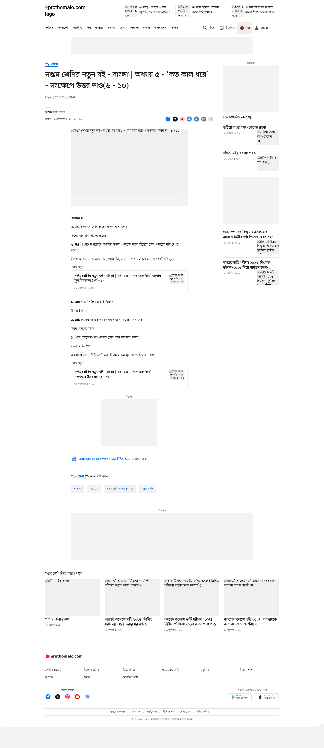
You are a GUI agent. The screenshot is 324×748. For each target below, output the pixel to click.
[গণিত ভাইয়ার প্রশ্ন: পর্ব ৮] (268, 163)
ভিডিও (174, 27)
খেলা (122, 27)
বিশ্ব (89, 27)
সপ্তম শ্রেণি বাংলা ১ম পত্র (120, 489)
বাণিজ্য (99, 27)
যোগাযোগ (185, 712)
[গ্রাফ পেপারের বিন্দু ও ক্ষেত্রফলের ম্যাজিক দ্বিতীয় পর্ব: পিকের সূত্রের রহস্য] (268, 247)
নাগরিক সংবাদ (53, 670)
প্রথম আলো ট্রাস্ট (170, 670)
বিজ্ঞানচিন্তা (129, 670)
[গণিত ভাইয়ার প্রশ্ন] (72, 597)
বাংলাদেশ (63, 27)
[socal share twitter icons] (175, 121)
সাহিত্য (94, 489)
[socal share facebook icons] (168, 121)
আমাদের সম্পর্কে (117, 712)
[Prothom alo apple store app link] (266, 698)
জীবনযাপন (160, 27)
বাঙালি (77, 489)
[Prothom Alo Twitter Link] (59, 697)
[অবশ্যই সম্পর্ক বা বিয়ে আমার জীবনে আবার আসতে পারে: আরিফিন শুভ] (238, 11)
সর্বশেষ (49, 27)
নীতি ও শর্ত (168, 712)
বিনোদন (134, 27)
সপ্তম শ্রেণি (147, 489)
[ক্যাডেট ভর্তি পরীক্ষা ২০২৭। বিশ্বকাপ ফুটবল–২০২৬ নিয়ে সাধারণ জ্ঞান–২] (268, 277)
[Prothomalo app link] (239, 698)
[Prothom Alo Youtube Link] (79, 697)
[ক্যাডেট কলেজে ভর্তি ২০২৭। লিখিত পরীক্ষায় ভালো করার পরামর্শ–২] (132, 597)
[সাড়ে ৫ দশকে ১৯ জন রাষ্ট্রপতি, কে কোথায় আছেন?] (131, 11)
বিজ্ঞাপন (136, 712)
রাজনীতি (77, 27)
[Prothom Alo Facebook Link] (50, 697)
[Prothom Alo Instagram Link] (69, 697)
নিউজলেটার (202, 712)
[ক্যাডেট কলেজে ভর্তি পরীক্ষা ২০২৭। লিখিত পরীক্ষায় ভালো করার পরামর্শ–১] (191, 597)
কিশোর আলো (91, 670)
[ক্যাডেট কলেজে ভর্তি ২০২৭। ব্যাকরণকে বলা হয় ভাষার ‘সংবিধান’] (251, 597)
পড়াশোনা (51, 64)
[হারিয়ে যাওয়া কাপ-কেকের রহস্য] (268, 137)
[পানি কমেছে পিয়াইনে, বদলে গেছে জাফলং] (184, 11)
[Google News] (87, 697)
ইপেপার (49, 677)
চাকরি (146, 27)
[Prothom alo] (70, 11)
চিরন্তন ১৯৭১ (247, 670)
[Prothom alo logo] (63, 657)
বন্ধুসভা (205, 670)
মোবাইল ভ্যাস (130, 677)
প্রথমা (87, 677)
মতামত (111, 27)
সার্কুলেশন (151, 712)
